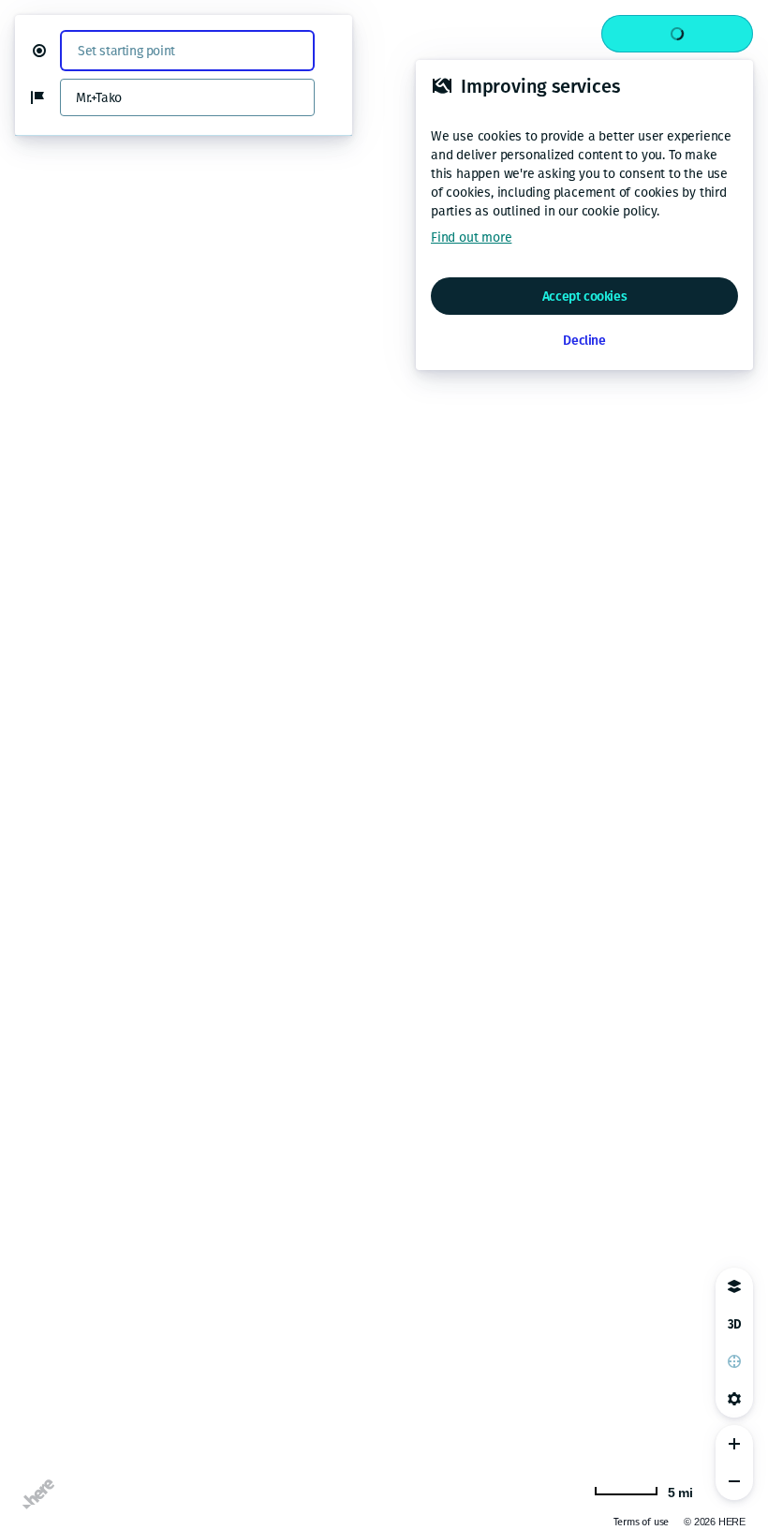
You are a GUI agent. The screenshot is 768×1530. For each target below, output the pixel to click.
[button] (47, 50)
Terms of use (641, 1522)
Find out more (471, 237)
